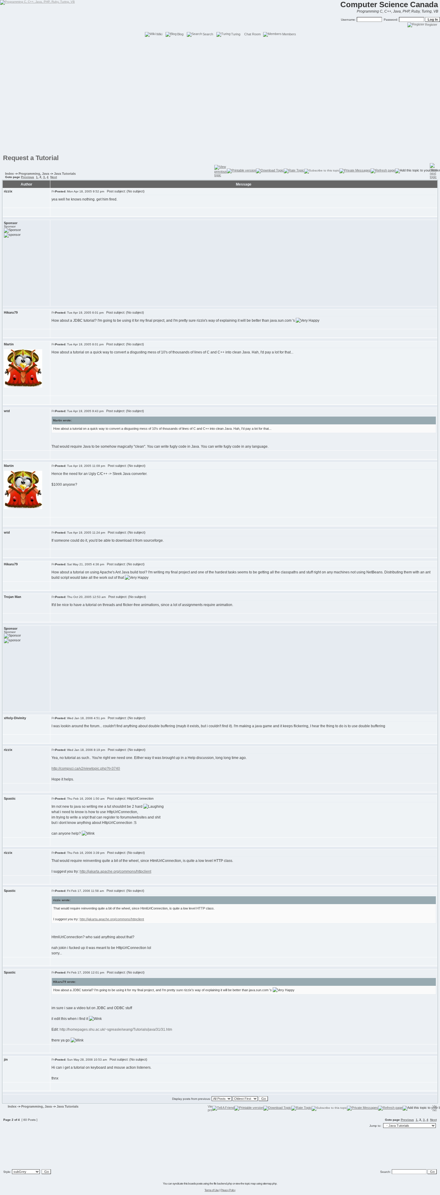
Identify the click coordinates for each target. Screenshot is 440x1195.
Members (289, 34)
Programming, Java (34, 173)
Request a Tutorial (31, 158)
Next (53, 177)
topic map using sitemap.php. (261, 1183)
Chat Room (252, 34)
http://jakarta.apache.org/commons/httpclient (115, 871)
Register (431, 24)
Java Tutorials (65, 173)
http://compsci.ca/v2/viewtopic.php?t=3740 (85, 768)
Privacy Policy (228, 1190)
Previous (27, 177)
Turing (235, 34)
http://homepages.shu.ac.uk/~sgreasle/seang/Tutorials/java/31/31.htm (116, 1029)
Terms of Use (211, 1190)
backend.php (224, 1183)
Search (208, 34)
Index (9, 173)
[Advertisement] (220, 50)
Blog (180, 34)
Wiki (159, 34)
